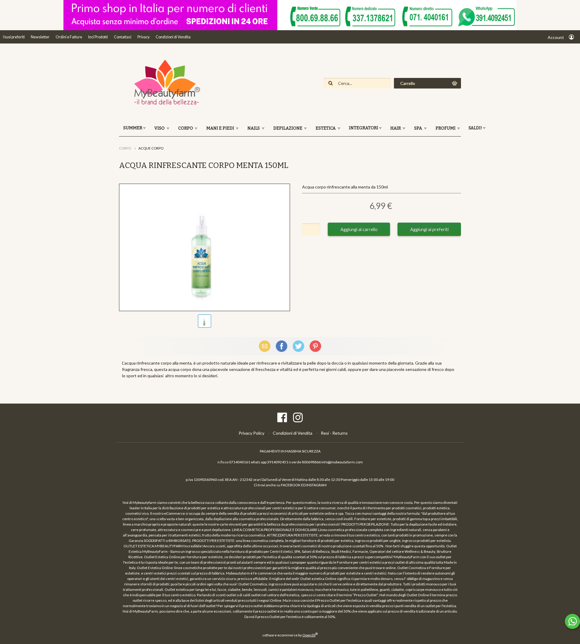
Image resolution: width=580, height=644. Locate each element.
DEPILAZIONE (288, 128)
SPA (418, 128)
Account (556, 37)
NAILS (254, 128)
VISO (160, 128)
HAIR (396, 128)
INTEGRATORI (363, 127)
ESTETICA (326, 128)
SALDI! (475, 127)
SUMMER (132, 127)
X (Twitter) (298, 346)
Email (264, 346)
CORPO (186, 128)
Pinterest (315, 346)
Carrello (407, 83)
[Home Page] (164, 104)
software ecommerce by (290, 635)
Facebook (281, 346)
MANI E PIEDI (220, 128)
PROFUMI (446, 128)
